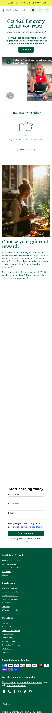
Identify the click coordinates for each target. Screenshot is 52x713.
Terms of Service (8, 641)
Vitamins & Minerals (10, 588)
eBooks (5, 575)
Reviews (5, 652)
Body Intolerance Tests (11, 561)
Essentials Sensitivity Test (12, 568)
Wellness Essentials (10, 610)
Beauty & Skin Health (10, 599)
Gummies (6, 606)
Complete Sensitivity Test (12, 564)
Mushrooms (7, 603)
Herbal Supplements (10, 592)
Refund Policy (7, 638)
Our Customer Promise (11, 630)
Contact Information (10, 627)
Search (5, 623)
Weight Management (10, 596)
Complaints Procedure (11, 645)
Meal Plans (6, 571)
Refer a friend (7, 649)
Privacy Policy (7, 634)
